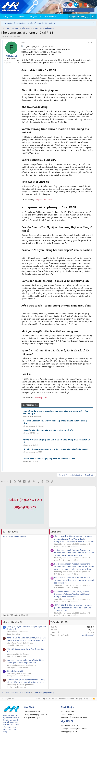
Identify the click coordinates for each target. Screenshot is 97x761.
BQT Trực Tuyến (10, 531)
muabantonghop (30, 426)
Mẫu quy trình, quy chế (32, 717)
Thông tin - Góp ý (67, 714)
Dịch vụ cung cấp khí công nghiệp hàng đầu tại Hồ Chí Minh (49, 459)
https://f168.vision (43, 199)
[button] (40, 16)
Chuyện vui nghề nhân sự (16, 687)
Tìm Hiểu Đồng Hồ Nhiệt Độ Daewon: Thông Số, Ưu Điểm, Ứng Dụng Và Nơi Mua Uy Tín (25, 680)
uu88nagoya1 (88, 635)
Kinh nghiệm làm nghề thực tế (17, 645)
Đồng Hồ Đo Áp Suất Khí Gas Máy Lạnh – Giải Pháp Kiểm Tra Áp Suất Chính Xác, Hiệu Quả (55, 412)
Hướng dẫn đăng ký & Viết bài (17, 676)
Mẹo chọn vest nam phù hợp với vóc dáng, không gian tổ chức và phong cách (55, 422)
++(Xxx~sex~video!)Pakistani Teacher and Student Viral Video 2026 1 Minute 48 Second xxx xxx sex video (74, 580)
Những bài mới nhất (12, 622)
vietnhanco (28, 445)
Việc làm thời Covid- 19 (69, 725)
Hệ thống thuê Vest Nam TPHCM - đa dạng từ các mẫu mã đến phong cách (55, 449)
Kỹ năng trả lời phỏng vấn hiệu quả (74, 728)
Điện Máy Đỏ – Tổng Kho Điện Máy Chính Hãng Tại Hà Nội (48, 430)
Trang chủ (7, 16)
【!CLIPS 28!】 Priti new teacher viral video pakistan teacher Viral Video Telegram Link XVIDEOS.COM (73, 608)
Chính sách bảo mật (66, 698)
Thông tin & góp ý (13, 634)
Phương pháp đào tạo (69, 731)
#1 (92, 42)
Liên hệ (37, 698)
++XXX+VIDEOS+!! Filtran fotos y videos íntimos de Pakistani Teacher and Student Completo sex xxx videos (72, 594)
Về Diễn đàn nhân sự (32, 712)
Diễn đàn (21, 16)
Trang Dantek (29, 416)
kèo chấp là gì (41, 397)
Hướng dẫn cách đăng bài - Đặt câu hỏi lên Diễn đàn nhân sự (29, 23)
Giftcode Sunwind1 (14, 671)
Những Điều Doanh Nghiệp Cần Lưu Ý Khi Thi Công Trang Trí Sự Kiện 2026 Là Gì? (56, 441)
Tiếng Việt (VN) (9, 698)
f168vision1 (7, 36)
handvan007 (29, 433)
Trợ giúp (79, 698)
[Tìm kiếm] (93, 16)
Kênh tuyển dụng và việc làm (17, 667)
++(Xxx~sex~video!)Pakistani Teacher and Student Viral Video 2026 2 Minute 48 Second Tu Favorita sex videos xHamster (74, 553)
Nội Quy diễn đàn (67, 711)
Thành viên (49, 16)
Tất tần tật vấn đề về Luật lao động (74, 717)
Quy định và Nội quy (49, 698)
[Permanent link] (57, 70)
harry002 (23, 536)
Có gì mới (34, 16)
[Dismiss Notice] (93, 23)
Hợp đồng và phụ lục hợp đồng (66, 546)
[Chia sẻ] (88, 42)
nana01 (5, 536)
